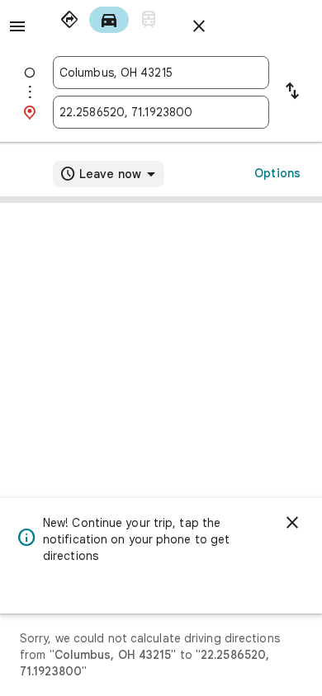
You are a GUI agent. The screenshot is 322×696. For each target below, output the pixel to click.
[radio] (69, 19)
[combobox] (161, 72)
